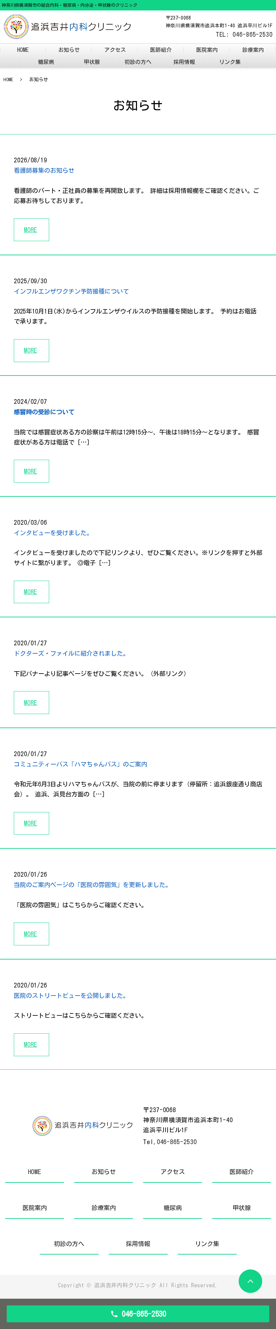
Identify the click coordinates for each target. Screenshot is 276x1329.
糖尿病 (46, 62)
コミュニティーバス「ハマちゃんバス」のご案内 (80, 764)
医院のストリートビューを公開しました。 (71, 996)
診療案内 (253, 50)
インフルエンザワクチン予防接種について (71, 291)
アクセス (115, 50)
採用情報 (184, 62)
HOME (23, 50)
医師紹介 (161, 50)
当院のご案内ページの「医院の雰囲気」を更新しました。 (92, 885)
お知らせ (69, 50)
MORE (30, 230)
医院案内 (207, 50)
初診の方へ (138, 62)
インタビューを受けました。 (53, 533)
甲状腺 (92, 62)
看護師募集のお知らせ (44, 170)
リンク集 (230, 62)
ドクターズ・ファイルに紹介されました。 (71, 653)
